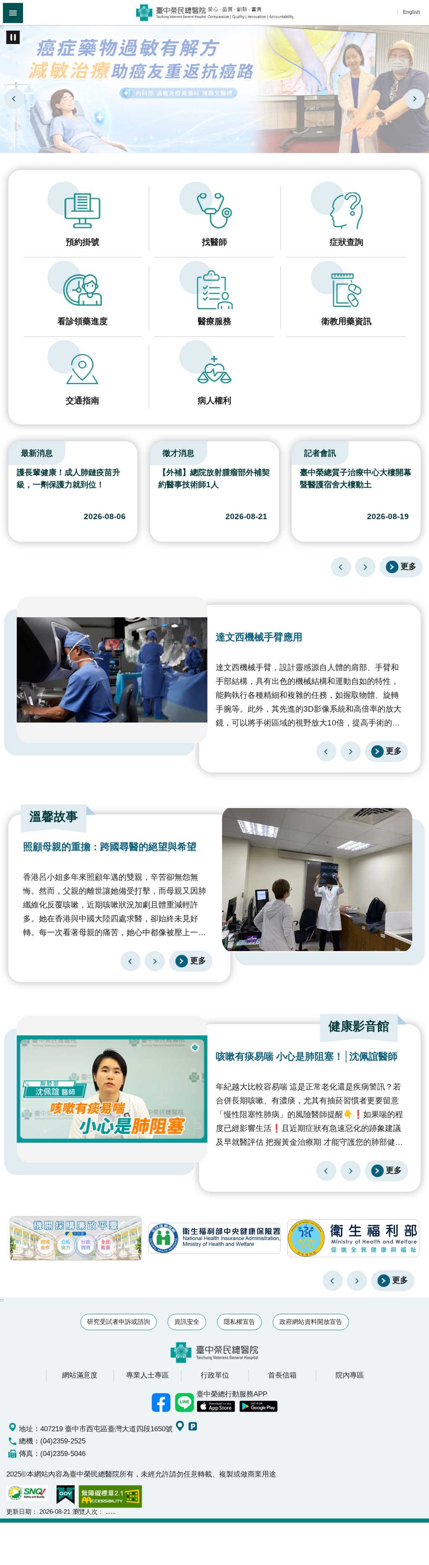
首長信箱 (282, 1375)
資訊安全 (186, 1321)
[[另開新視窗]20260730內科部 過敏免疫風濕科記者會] (214, 88)
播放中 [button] (13, 37)
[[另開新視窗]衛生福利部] (353, 1238)
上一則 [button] (333, 1281)
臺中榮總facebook (161, 1402)
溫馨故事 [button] (53, 816)
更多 (408, 566)
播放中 (10, 451)
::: (2, 26)
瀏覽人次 (85, 1511)
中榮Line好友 (184, 1402)
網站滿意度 (80, 1375)
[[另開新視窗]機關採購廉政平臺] (76, 1238)
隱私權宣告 (239, 1321)
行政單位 (215, 1375)
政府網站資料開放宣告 (310, 1321)
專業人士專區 (147, 1375)
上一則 (14, 99)
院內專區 (350, 1375)
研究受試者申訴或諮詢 (118, 1321)
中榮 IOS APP (215, 1406)
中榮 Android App (258, 1406)
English (411, 12)
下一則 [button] (357, 1281)
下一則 (415, 99)
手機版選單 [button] (13, 13)
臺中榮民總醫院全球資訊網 (214, 12)
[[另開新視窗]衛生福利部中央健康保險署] (214, 1238)
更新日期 (18, 1511)
